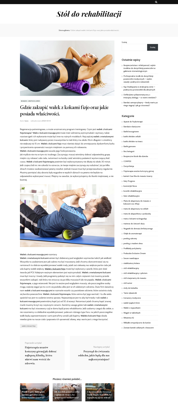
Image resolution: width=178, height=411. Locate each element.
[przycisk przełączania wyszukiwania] (156, 2)
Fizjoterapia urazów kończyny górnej (139, 171)
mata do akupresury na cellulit (136, 209)
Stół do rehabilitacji (89, 13)
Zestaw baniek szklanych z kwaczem (139, 328)
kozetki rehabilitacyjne (133, 191)
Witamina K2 (129, 318)
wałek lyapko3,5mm (30, 101)
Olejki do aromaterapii (133, 233)
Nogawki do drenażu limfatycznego (138, 228)
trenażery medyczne (132, 298)
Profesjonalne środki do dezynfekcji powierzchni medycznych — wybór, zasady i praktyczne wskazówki (138, 79)
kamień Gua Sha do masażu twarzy (138, 176)
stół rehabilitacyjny (131, 268)
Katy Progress (129, 181)
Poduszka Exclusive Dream (135, 253)
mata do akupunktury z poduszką (137, 214)
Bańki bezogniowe (131, 131)
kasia (26, 121)
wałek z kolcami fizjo (28, 326)
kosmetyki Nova (130, 186)
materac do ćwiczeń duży (134, 223)
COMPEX (127, 161)
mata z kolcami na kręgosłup (135, 219)
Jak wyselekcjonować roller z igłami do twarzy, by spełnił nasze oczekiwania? (67, 394)
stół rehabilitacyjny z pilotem (135, 273)
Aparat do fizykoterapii (133, 121)
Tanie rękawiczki (130, 293)
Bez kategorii (129, 151)
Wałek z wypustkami (132, 308)
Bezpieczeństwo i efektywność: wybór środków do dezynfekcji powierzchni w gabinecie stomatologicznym (140, 68)
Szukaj (124, 42)
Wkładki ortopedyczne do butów (137, 323)
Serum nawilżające (131, 258)
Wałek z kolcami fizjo (55, 269)
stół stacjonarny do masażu (135, 278)
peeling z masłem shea (133, 243)
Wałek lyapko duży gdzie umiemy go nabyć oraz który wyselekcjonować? (33, 394)
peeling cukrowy (130, 238)
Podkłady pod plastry (132, 248)
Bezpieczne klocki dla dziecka (136, 156)
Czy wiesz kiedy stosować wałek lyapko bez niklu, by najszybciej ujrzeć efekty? (99, 394)
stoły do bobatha (131, 288)
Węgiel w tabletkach (132, 313)
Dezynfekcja (129, 166)
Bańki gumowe (130, 146)
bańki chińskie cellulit (132, 136)
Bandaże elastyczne (132, 126)
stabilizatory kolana (132, 263)
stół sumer (128, 283)
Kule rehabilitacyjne (132, 196)
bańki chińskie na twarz (133, 141)
